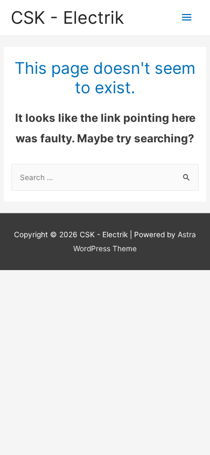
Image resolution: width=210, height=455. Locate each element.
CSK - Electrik (67, 17)
